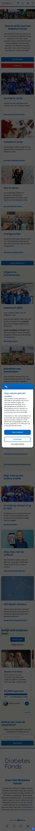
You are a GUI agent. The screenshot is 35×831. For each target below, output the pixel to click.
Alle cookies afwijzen (17, 444)
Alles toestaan (17, 432)
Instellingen (17, 439)
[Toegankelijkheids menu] (33, 829)
